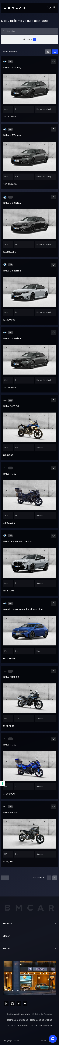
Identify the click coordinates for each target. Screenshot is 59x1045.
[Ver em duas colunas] (48, 51)
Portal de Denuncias (17, 1025)
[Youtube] (25, 1003)
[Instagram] (12, 1003)
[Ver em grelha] (55, 51)
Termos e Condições (17, 1020)
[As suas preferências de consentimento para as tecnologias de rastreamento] (2, 783)
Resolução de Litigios (41, 1020)
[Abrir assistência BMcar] (53, 1039)
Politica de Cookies (42, 1014)
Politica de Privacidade (18, 1014)
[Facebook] (18, 1003)
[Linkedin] (6, 1003)
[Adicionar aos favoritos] (53, 61)
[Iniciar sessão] (54, 7)
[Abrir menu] (5, 7)
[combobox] (5, 877)
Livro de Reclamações (41, 1025)
